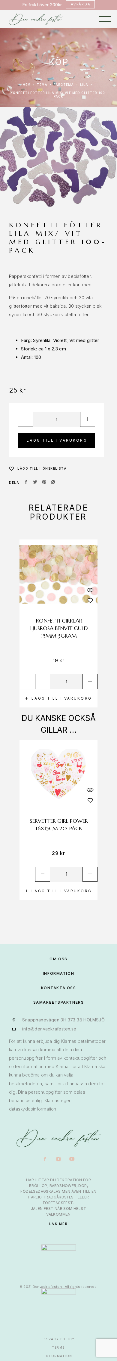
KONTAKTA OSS (58, 988)
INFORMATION (58, 973)
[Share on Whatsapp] (53, 482)
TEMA (42, 84)
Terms (58, 1347)
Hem (27, 84)
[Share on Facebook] (26, 482)
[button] (59, 698)
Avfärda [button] (81, 4)
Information (58, 1356)
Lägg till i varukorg (57, 440)
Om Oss (58, 959)
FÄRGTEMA (64, 84)
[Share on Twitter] (35, 482)
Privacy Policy (59, 1339)
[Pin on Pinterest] (44, 482)
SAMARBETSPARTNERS (58, 1002)
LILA (84, 84)
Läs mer (58, 1224)
